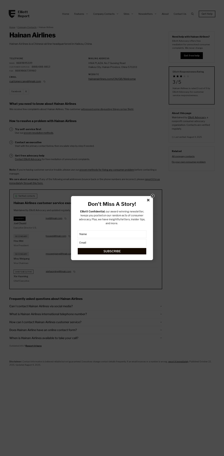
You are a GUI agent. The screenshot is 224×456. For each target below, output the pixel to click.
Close (152, 196)
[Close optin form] (149, 201)
